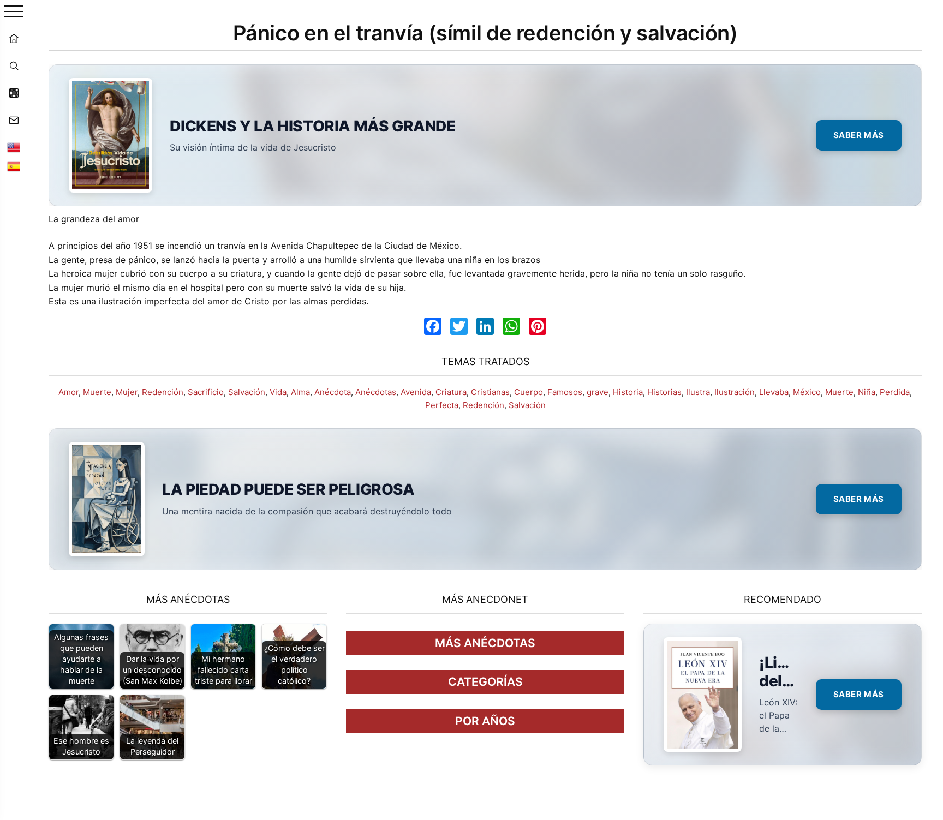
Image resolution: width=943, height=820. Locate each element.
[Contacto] (13, 120)
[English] (13, 147)
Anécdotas (375, 392)
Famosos (564, 392)
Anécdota (332, 392)
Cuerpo (528, 392)
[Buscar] (13, 65)
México (807, 392)
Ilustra (698, 392)
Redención (162, 392)
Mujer (127, 392)
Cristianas (490, 392)
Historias (664, 392)
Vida (278, 392)
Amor (68, 392)
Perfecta (441, 405)
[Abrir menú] (13, 12)
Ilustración (734, 392)
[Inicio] (13, 38)
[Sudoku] (13, 93)
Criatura (451, 392)
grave (597, 392)
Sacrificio (206, 392)
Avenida (416, 392)
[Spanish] (13, 166)
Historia (628, 392)
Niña (866, 392)
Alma (300, 392)
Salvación (246, 392)
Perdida (895, 392)
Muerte (97, 392)
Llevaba (774, 392)
